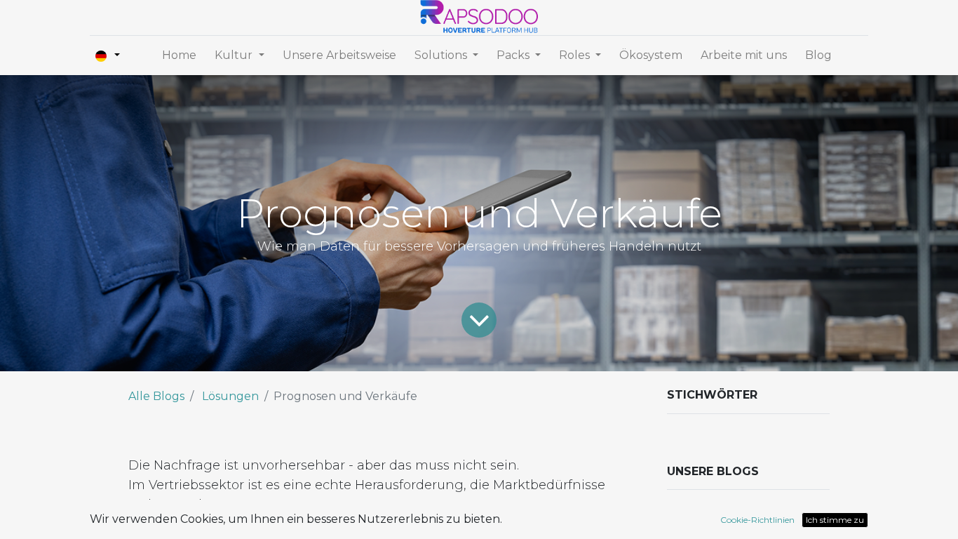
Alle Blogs (156, 396)
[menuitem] (179, 55)
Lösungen (230, 396)
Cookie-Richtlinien (757, 519)
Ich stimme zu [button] (835, 519)
